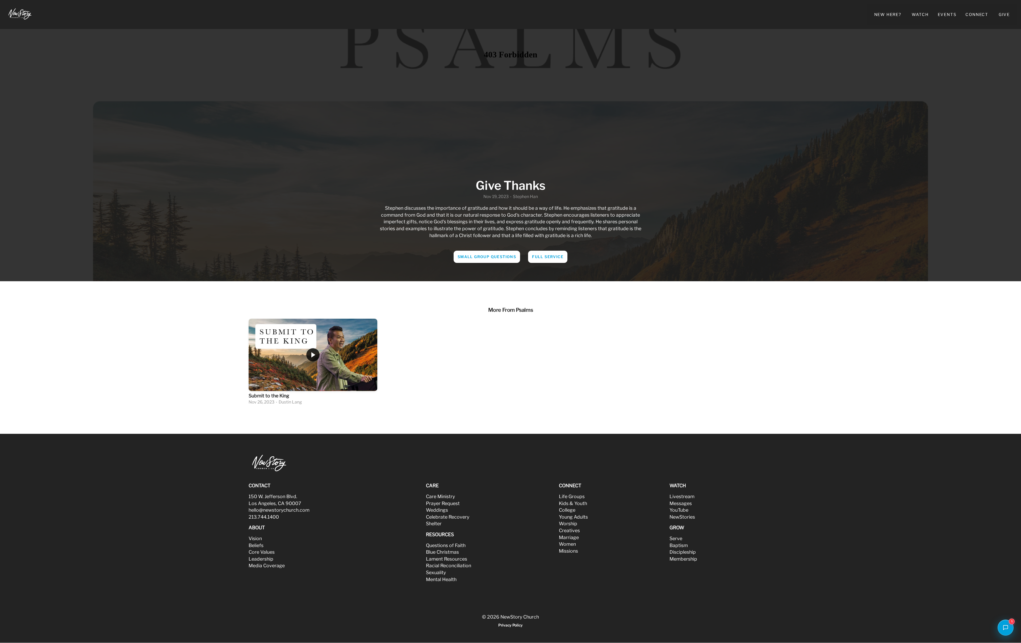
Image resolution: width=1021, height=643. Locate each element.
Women (567, 544)
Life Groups (572, 496)
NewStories (682, 517)
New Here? (888, 14)
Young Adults (573, 517)
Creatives (569, 530)
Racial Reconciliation (448, 565)
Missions (568, 551)
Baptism (678, 545)
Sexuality (436, 572)
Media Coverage (267, 565)
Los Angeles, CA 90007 (275, 503)
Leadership (261, 559)
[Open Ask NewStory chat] (1006, 628)
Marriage (569, 537)
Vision (255, 538)
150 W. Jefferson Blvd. (273, 496)
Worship (568, 523)
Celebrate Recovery (447, 517)
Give (1004, 14)
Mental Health (441, 579)
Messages (680, 503)
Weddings (437, 510)
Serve (675, 538)
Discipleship (682, 552)
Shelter (434, 523)
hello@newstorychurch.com (279, 510)
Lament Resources (446, 559)
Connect (977, 14)
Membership (683, 559)
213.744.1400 (264, 517)
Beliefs (256, 545)
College (567, 510)
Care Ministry (440, 496)
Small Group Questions (487, 256)
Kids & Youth (573, 503)
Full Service (547, 256)
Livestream (681, 496)
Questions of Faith (446, 545)
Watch (920, 14)
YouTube (678, 510)
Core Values (262, 552)
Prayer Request (443, 503)
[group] (313, 362)
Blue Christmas (442, 552)
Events (947, 14)
